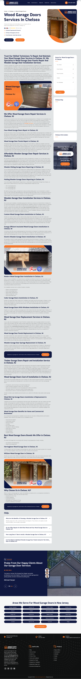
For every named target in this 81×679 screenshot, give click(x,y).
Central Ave (31, 614)
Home (29, 2)
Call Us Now (19, 39)
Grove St (50, 621)
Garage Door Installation (35, 662)
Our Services (34, 2)
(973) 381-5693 (71, 2)
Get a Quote (64, 163)
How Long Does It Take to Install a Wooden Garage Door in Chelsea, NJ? (26, 534)
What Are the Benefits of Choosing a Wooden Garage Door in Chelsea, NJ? (26, 518)
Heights (31, 610)
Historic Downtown (50, 618)
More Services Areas (41, 626)
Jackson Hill (31, 607)
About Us (41, 2)
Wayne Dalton (57, 649)
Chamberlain (57, 652)
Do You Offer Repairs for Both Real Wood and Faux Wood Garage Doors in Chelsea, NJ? (26, 528)
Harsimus (68, 610)
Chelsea (11, 11)
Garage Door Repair (34, 660)
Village (68, 621)
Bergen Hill (13, 614)
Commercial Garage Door (35, 666)
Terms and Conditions (34, 658)
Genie (55, 660)
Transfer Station (49, 607)
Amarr (55, 658)
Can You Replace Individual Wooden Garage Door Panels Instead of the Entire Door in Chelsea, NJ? (27, 540)
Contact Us (47, 2)
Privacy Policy (33, 656)
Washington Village (50, 610)
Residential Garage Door (35, 664)
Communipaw (13, 618)
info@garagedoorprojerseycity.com (73, 637)
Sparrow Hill (31, 621)
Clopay (55, 656)
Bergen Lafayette (12, 607)
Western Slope (50, 614)
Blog (31, 649)
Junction (13, 621)
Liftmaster (56, 654)
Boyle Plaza (68, 614)
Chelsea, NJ (9, 637)
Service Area (53, 2)
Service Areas (33, 652)
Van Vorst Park (68, 618)
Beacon (12, 610)
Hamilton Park (68, 607)
